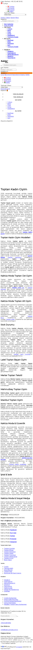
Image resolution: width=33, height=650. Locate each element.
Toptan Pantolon (10, 552)
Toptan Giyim (8, 558)
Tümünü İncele (12, 37)
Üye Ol (9, 75)
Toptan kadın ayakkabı (17, 464)
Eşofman (10, 40)
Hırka (9, 34)
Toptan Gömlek (9, 548)
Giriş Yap (4, 75)
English (11, 8)
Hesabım (10, 51)
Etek (9, 42)
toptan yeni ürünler (22, 354)
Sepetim (10, 56)
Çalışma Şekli (8, 568)
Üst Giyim (18, 100)
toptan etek (10, 319)
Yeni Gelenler (8, 24)
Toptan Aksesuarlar (10, 556)
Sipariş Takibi (5, 17)
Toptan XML (8, 571)
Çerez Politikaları (10, 603)
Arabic (11, 11)
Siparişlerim (11, 53)
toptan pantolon (14, 257)
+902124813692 (6, 623)
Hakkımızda (8, 588)
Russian (12, 10)
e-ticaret (19, 647)
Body (9, 30)
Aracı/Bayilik (8, 570)
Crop (9, 32)
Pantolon (10, 43)
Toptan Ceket (8, 553)
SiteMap (7, 591)
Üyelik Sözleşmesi (10, 598)
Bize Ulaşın (8, 560)
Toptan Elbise (8, 550)
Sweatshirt (11, 35)
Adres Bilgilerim (13, 54)
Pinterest (13, 539)
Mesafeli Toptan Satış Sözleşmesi (15, 604)
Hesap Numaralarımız (11, 589)
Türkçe (11, 6)
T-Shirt (9, 29)
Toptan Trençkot (10, 555)
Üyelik (6, 567)
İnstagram (13, 542)
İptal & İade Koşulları (11, 599)
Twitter (12, 536)
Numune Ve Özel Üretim (12, 573)
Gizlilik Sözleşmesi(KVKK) (12, 601)
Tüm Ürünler (8, 26)
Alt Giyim (18, 111)
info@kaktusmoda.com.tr (9, 630)
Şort (8, 45)
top (18, 287)
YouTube (13, 533)
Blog (17, 17)
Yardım (12, 17)
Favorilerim (11, 58)
